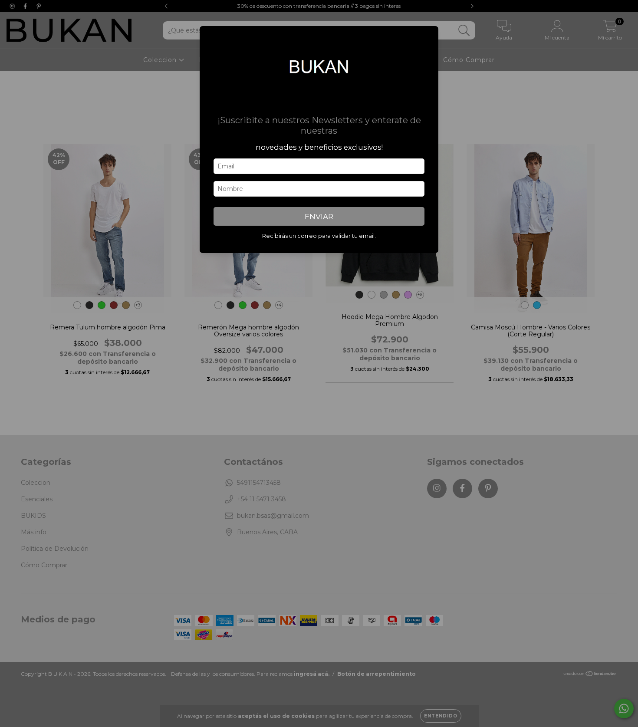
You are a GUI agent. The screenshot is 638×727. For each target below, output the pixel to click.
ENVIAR (319, 216)
